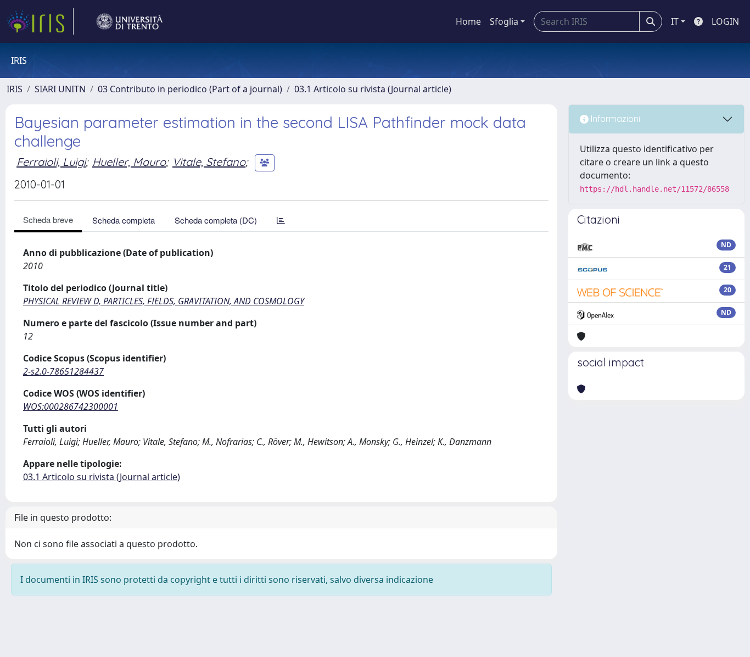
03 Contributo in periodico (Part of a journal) (190, 89)
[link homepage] (40, 21)
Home (468, 21)
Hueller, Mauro (129, 162)
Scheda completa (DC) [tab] (216, 220)
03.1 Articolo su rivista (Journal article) (372, 89)
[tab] (280, 220)
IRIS (15, 89)
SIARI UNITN (60, 89)
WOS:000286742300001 (70, 406)
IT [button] (675, 21)
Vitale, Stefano (208, 162)
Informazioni (614, 118)
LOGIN (725, 21)
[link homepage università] (129, 21)
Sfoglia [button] (504, 21)
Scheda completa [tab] (123, 220)
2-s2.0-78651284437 (63, 371)
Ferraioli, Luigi (51, 162)
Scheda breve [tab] (48, 219)
